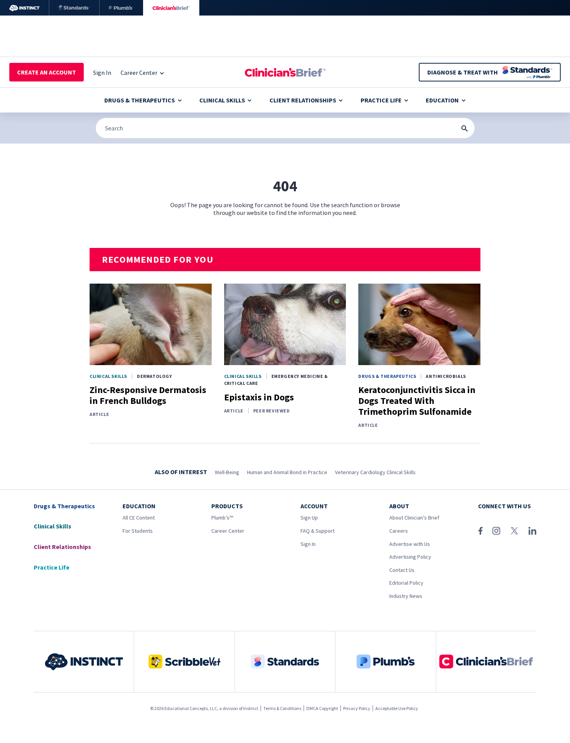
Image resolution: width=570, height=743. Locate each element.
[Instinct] (24, 8)
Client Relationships (302, 100)
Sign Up (309, 517)
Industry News (405, 595)
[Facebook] (480, 531)
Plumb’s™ (222, 517)
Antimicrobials (446, 376)
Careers (398, 530)
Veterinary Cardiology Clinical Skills (375, 472)
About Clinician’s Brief (414, 517)
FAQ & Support (318, 530)
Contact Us (402, 569)
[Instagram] (496, 531)
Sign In (308, 543)
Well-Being (227, 472)
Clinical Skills (222, 100)
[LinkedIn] (532, 531)
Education (442, 100)
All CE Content (139, 517)
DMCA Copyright (322, 708)
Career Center (227, 530)
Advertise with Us (409, 543)
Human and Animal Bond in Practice (287, 472)
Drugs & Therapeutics (139, 100)
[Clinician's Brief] (171, 8)
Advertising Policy (410, 556)
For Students (138, 530)
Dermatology (154, 376)
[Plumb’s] (121, 8)
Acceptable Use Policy (396, 708)
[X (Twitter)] (514, 530)
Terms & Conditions (282, 708)
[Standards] (74, 8)
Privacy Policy (356, 708)
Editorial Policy (406, 582)
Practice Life (381, 100)
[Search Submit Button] (464, 128)
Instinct (250, 708)
